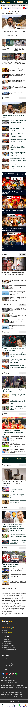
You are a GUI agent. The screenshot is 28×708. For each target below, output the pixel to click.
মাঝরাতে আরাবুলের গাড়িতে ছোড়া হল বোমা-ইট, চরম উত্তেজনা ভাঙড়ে (13, 350)
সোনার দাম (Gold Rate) (6, 685)
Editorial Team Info (9, 645)
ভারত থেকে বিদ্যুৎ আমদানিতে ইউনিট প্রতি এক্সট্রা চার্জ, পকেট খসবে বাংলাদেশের (17, 82)
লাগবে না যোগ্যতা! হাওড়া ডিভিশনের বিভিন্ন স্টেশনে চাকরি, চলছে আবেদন (18, 582)
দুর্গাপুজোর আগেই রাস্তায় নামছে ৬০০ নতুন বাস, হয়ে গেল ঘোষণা (18, 140)
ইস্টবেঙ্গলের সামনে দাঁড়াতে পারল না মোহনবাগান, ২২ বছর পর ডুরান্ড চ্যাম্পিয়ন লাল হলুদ (13, 432)
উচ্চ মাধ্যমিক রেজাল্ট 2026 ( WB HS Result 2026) (11, 694)
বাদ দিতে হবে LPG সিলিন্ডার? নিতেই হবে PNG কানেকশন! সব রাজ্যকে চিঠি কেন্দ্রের (20, 63)
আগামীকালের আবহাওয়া (11, 690)
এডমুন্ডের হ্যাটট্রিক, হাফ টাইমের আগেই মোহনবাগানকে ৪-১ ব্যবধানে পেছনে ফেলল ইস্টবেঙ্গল (17, 444)
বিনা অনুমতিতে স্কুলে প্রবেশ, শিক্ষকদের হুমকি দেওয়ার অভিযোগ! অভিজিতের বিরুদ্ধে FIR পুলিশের (17, 299)
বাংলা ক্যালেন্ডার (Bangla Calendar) (9, 680)
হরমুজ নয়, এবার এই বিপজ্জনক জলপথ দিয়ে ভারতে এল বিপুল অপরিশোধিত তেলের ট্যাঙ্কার (17, 293)
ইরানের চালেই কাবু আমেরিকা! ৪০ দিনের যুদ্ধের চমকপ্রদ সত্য (13, 248)
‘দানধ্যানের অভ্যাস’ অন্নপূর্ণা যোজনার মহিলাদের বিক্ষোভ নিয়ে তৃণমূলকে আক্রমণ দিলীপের (18, 361)
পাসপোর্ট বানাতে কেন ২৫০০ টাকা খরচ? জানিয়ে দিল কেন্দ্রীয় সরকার (7, 48)
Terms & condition (9, 643)
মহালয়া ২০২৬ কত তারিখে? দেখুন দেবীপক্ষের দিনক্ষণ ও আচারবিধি (16, 69)
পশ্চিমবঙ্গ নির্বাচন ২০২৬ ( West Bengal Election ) (11, 692)
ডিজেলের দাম (24, 687)
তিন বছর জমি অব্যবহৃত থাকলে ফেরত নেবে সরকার (13, 32)
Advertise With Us (8, 641)
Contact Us (6, 639)
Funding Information (9, 647)
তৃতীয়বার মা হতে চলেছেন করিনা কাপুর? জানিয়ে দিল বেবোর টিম (12, 391)
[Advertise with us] (14, 2)
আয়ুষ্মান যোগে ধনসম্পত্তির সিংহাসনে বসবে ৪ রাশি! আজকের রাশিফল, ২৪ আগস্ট (17, 76)
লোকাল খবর (3, 706)
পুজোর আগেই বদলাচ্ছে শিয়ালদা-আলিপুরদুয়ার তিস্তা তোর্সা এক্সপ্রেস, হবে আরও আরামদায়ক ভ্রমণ (17, 134)
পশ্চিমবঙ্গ (14, 5)
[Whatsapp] (16, 674)
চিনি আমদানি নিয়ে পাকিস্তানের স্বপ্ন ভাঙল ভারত (17, 281)
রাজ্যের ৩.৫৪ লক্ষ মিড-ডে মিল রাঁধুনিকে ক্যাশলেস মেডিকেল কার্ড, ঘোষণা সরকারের (17, 287)
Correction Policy (8, 664)
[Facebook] (3, 674)
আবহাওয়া (14, 706)
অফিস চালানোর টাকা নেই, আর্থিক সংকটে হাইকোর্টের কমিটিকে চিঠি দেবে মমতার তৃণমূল (18, 367)
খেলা (24, 5)
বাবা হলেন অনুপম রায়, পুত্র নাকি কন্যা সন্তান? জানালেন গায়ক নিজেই (18, 395)
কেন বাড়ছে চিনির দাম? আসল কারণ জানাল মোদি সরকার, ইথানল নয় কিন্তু (18, 535)
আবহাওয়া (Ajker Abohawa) (7, 687)
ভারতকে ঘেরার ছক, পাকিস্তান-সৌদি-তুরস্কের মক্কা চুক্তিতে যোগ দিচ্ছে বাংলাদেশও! (16, 321)
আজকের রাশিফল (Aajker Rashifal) (9, 683)
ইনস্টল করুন (25, 706)
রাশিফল (8, 706)
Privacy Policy (7, 660)
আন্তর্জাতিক (3, 5)
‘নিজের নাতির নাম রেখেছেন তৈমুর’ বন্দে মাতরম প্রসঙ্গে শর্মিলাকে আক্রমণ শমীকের (18, 354)
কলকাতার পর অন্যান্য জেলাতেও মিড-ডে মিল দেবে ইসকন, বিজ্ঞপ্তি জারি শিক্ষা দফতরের (18, 154)
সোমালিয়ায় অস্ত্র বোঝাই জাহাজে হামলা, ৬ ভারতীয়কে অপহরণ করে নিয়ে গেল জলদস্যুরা (17, 327)
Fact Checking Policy (9, 666)
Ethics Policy (7, 662)
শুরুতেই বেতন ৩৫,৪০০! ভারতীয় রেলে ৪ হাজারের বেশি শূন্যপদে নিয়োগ (13, 566)
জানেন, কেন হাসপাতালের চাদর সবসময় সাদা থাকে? (17, 92)
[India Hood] (5, 2)
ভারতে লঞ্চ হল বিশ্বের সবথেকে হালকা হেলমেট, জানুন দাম (18, 501)
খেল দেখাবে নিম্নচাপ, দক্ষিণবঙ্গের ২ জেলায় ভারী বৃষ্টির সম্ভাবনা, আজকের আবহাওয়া (7, 63)
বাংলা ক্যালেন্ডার (7, 8)
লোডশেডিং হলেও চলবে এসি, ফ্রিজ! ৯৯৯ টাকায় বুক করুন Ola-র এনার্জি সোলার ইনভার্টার (13, 484)
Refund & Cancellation (10, 649)
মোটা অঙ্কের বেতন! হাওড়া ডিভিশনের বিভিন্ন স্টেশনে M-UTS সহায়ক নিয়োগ (18, 576)
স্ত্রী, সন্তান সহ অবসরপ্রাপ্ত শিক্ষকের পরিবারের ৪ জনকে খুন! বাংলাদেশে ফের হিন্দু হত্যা (17, 309)
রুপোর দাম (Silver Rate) (18, 685)
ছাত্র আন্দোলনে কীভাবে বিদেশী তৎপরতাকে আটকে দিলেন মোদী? (12, 193)
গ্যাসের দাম (3, 690)
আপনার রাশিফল (16, 8)
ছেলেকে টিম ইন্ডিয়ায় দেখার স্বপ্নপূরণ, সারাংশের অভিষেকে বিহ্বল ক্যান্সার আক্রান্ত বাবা (18, 438)
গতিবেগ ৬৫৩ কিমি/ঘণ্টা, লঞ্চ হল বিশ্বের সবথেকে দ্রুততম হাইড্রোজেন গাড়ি (17, 496)
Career (8, 632)
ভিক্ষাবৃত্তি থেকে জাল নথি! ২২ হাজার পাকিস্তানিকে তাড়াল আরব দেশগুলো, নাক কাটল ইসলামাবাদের (17, 315)
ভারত (9, 5)
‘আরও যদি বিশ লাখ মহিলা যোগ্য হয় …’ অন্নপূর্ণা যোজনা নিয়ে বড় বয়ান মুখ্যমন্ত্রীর (18, 166)
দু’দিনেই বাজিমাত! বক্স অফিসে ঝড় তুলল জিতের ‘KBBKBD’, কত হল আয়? (17, 401)
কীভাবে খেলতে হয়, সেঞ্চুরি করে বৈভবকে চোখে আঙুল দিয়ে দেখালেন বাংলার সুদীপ (18, 451)
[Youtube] (7, 674)
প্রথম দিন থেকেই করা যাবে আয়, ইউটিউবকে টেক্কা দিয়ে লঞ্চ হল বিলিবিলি (17, 489)
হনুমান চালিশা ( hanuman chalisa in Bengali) (11, 697)
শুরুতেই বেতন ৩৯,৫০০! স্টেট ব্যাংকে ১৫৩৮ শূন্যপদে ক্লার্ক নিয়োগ (18, 570)
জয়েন (20, 706)
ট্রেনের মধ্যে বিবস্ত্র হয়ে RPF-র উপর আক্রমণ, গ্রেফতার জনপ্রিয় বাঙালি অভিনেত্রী (18, 408)
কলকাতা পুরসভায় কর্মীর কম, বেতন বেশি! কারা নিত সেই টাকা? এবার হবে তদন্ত (18, 160)
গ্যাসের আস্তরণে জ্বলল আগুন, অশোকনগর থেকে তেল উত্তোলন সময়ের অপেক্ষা (17, 128)
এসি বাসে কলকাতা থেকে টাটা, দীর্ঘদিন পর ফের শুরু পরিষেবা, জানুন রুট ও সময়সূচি (19, 49)
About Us (6, 630)
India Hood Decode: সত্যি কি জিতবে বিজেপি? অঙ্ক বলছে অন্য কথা (13, 211)
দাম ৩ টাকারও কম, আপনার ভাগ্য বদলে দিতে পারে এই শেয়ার (17, 529)
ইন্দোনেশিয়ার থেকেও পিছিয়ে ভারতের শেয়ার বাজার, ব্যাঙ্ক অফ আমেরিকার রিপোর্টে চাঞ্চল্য (18, 542)
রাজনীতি (20, 5)
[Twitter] (10, 674)
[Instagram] (13, 674)
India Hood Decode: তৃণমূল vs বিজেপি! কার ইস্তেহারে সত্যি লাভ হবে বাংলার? (12, 229)
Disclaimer (7, 658)
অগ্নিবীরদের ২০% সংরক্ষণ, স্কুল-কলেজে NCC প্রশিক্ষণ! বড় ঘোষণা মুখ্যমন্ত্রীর (17, 147)
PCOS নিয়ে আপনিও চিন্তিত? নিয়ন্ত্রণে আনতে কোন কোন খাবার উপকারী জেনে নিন (17, 87)
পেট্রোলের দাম (18, 687)
